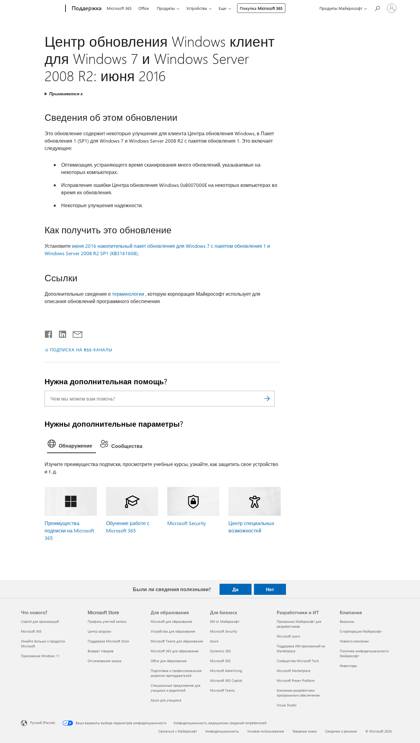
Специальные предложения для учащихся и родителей (175, 688)
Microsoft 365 (119, 8)
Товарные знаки (304, 731)
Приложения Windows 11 (40, 656)
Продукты (166, 8)
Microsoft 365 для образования (175, 651)
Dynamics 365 (220, 651)
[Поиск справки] (376, 8)
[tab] (71, 445)
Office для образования (169, 660)
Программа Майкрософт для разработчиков (299, 624)
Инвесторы (348, 665)
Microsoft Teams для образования (177, 641)
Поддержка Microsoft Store (108, 641)
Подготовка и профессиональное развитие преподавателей (176, 673)
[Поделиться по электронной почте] (74, 333)
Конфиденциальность (222, 731)
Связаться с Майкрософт (177, 731)
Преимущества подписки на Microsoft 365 (69, 530)
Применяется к (66, 94)
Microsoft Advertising (226, 670)
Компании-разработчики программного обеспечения (298, 693)
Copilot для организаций (40, 621)
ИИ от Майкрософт (225, 621)
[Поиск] (267, 398)
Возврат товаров (100, 651)
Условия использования (265, 731)
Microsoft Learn (288, 636)
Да (235, 589)
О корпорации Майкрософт (361, 631)
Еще (222, 8)
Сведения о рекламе (341, 731)
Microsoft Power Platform (296, 680)
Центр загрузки (99, 631)
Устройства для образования (173, 631)
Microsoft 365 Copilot (226, 680)
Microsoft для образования (171, 621)
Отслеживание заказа (104, 660)
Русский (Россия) (42, 722)
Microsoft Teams (222, 690)
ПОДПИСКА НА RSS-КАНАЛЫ (81, 349)
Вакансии (347, 621)
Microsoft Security (186, 523)
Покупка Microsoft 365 (261, 8)
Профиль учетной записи (107, 621)
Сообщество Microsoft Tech (298, 660)
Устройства (196, 8)
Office (143, 8)
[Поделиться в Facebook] (49, 333)
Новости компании (354, 641)
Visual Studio (286, 705)
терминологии (128, 293)
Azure (214, 641)
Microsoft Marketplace (294, 670)
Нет (270, 589)
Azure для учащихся (166, 700)
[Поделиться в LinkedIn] (60, 333)
